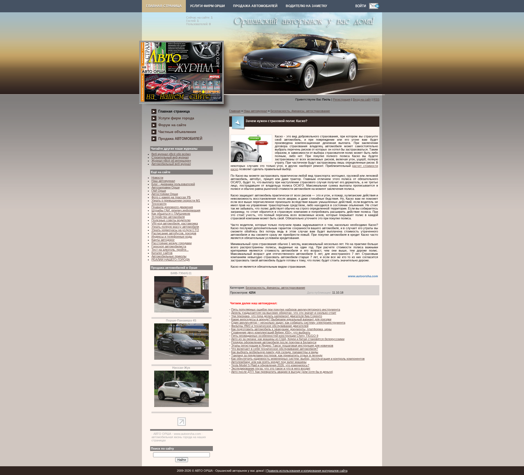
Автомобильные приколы (168, 256)
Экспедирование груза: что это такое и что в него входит (270, 368)
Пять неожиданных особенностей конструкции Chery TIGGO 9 (274, 335)
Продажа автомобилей (255, 6)
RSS (376, 99)
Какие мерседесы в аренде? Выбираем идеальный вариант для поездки (281, 319)
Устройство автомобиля (168, 217)
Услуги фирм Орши (207, 6)
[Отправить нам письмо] (374, 8)
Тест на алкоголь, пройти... (170, 249)
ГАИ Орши (158, 190)
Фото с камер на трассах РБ (171, 197)
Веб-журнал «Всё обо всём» (171, 154)
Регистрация (341, 99)
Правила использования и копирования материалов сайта (306, 470)
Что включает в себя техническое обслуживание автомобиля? (274, 348)
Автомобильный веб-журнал (171, 164)
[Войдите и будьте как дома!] (362, 8)
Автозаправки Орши (165, 187)
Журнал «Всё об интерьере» (171, 160)
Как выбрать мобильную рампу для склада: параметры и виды (274, 352)
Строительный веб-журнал (170, 157)
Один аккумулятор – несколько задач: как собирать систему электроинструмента (288, 322)
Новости (157, 177)
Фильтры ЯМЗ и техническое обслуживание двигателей (269, 326)
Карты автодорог (163, 239)
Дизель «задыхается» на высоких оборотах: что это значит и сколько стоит (283, 312)
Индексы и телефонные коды (171, 236)
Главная (234, 111)
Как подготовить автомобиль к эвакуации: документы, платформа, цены (281, 329)
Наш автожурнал (163, 180)
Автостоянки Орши (164, 194)
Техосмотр (158, 203)
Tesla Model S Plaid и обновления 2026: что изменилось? (270, 365)
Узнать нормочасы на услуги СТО (175, 230)
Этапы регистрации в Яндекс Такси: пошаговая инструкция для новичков (282, 345)
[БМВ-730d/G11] (181, 311)
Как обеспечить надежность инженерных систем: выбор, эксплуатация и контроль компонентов (298, 358)
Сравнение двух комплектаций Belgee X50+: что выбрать (270, 332)
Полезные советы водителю (170, 220)
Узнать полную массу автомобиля (175, 226)
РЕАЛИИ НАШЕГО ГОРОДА (170, 259)
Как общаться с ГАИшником (170, 213)
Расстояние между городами (171, 243)
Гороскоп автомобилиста (168, 246)
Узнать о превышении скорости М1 (175, 200)
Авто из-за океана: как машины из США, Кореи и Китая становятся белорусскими (287, 339)
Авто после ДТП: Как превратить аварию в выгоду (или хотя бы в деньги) (282, 371)
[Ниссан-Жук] (181, 406)
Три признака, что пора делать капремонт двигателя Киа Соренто (276, 316)
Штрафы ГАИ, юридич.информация (175, 210)
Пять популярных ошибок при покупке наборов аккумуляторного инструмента (285, 309)
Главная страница (164, 6)
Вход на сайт (362, 99)
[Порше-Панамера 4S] (181, 358)
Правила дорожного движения (172, 207)
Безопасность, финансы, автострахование (300, 111)
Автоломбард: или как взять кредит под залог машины (268, 362)
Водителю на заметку (306, 6)
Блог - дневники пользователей (173, 184)
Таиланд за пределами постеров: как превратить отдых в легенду (277, 355)
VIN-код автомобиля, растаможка (174, 223)
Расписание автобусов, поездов (173, 233)
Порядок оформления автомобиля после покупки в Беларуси (273, 342)
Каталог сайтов (161, 253)
